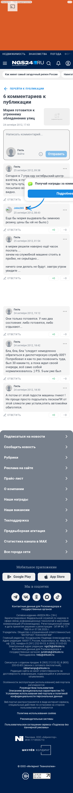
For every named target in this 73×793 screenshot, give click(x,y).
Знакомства (38, 54)
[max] (47, 597)
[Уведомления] (58, 63)
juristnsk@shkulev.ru (52, 652)
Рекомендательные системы (36, 719)
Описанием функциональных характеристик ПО (36, 690)
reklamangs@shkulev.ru (37, 668)
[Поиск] (49, 63)
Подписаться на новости (24, 436)
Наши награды (16, 499)
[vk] (26, 597)
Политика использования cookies (36, 713)
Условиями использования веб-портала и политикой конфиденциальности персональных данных (37, 695)
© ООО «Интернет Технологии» (36, 766)
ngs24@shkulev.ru (54, 646)
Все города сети (17, 552)
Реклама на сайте (18, 468)
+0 (53, 229)
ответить (14, 199)
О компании (14, 489)
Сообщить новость (19, 447)
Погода (55, 54)
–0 (65, 229)
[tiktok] (58, 597)
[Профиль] (68, 63)
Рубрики (11, 457)
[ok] (36, 597)
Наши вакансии (17, 510)
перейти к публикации (27, 88)
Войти (20, 153)
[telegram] (15, 597)
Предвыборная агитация (24, 531)
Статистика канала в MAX (25, 541)
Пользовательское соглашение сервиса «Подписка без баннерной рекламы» (37, 726)
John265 (19, 208)
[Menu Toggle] (5, 63)
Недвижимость (14, 54)
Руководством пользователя (37, 688)
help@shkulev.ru (45, 654)
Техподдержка (16, 520)
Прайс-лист (13, 478)
